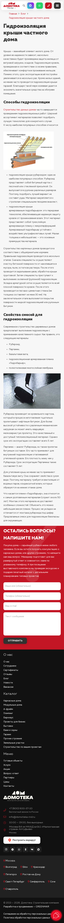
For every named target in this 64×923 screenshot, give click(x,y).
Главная (13, 14)
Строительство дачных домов (19, 110)
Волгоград (11, 867)
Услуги (6, 765)
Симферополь (37, 882)
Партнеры (8, 778)
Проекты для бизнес (14, 722)
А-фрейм (8, 709)
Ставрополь (12, 889)
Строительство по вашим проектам (22, 747)
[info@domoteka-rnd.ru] (6, 817)
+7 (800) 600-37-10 (20, 808)
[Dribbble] (38, 849)
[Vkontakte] (32, 849)
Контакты (8, 786)
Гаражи (7, 734)
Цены (6, 782)
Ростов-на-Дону (31, 874)
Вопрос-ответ (11, 773)
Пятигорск (11, 874)
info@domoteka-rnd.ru (22, 817)
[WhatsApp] (19, 849)
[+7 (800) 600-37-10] (6, 810)
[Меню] (57, 6)
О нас (6, 662)
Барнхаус (8, 717)
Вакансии (8, 687)
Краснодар (39, 867)
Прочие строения (12, 738)
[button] (24, 5)
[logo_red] (11, 4)
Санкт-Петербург (15, 882)
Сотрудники (9, 666)
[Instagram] (6, 849)
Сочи (52, 882)
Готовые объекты (12, 761)
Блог (23, 14)
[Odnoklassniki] (25, 849)
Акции (6, 769)
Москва (10, 861)
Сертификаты (10, 670)
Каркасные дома (12, 701)
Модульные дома (12, 705)
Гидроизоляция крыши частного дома (29, 18)
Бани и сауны (10, 730)
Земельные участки (13, 743)
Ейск (25, 867)
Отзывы (7, 674)
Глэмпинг (8, 713)
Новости (8, 683)
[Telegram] (12, 849)
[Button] (30, 6)
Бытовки (8, 726)
